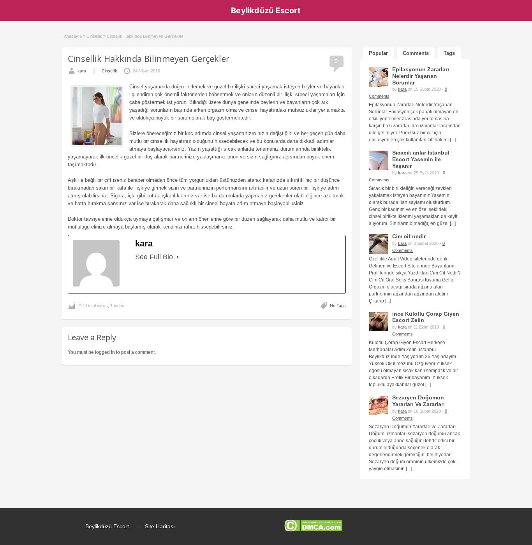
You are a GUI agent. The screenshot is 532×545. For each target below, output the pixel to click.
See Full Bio (154, 257)
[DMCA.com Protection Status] (313, 530)
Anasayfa (73, 36)
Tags (449, 53)
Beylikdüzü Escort (266, 10)
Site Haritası (160, 526)
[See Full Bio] (177, 257)
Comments (416, 53)
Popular (378, 53)
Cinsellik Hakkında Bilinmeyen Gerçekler (148, 58)
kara (82, 71)
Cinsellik (94, 36)
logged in (105, 352)
